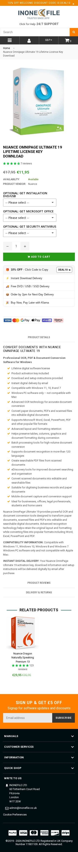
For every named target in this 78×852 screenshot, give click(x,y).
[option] (21, 650)
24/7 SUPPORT (47, 24)
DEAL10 (64, 269)
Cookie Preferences (15, 814)
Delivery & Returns (39, 592)
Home (6, 48)
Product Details (39, 337)
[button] (12, 163)
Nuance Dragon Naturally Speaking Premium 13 (22, 657)
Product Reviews (39, 582)
